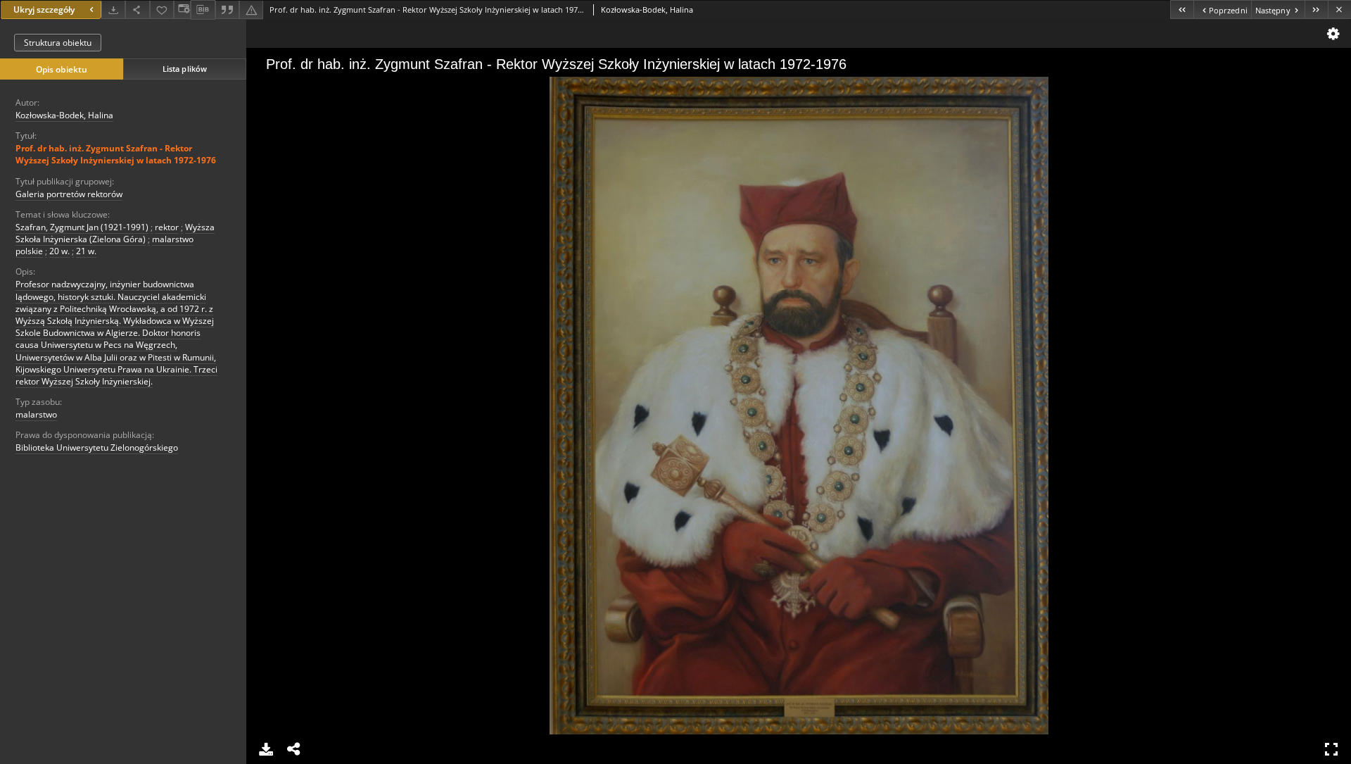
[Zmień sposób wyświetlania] (182, 9)
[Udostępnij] (137, 9)
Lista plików (185, 68)
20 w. (59, 251)
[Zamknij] (1339, 9)
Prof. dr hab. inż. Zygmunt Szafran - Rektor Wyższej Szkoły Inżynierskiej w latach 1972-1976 (115, 154)
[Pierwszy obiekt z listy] (1181, 9)
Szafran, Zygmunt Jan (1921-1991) (81, 227)
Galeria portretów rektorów (68, 194)
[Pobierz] (113, 9)
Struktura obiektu (57, 43)
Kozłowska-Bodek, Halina (64, 115)
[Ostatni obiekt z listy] (1316, 9)
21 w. (86, 251)
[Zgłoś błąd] (251, 9)
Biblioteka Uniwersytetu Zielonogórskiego (96, 447)
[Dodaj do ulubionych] (162, 9)
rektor (167, 227)
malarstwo (36, 414)
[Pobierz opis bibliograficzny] (203, 10)
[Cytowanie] (227, 9)
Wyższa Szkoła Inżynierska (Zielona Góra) (115, 233)
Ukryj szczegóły (44, 9)
